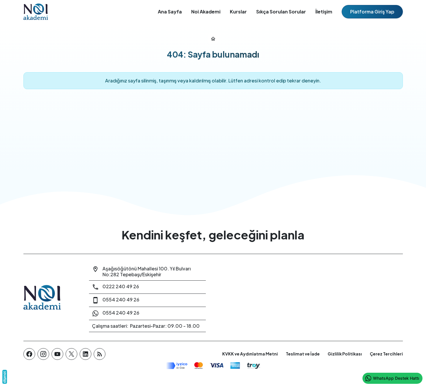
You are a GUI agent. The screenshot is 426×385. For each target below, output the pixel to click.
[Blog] (99, 354)
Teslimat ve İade (303, 353)
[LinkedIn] (85, 354)
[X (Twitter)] (71, 354)
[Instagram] (43, 354)
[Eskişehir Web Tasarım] (4, 377)
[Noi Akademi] (49, 297)
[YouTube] (57, 354)
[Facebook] (29, 354)
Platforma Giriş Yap (372, 11)
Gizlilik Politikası (345, 353)
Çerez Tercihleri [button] (386, 353)
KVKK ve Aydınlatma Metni (250, 353)
